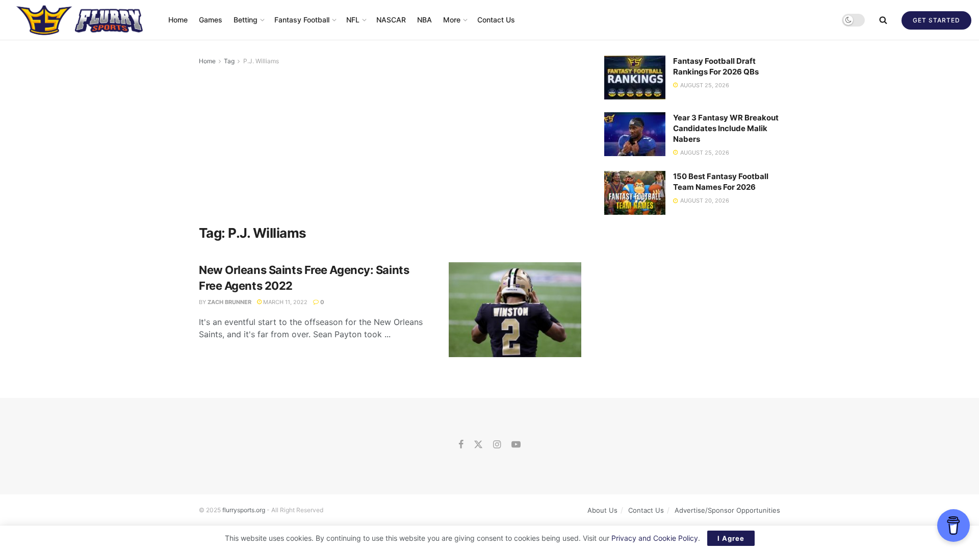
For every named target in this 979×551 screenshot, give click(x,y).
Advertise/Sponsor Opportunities (727, 510)
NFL (352, 19)
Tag (229, 61)
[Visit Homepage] (81, 20)
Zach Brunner (229, 302)
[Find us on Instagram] (497, 445)
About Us (602, 510)
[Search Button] (883, 20)
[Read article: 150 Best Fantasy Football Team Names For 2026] (634, 193)
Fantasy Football (301, 19)
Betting (245, 19)
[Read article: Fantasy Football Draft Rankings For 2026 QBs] (634, 77)
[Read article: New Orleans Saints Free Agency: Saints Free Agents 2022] (515, 309)
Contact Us (496, 19)
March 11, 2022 (284, 302)
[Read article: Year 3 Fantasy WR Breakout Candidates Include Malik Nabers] (634, 134)
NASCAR (391, 19)
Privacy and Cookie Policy (654, 538)
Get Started (936, 20)
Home (178, 19)
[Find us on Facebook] (460, 445)
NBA (424, 19)
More (451, 19)
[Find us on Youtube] (516, 445)
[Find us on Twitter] (478, 445)
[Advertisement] (390, 143)
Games (210, 19)
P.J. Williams (261, 61)
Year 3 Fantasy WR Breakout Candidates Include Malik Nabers (726, 128)
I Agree (730, 538)
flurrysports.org (243, 510)
